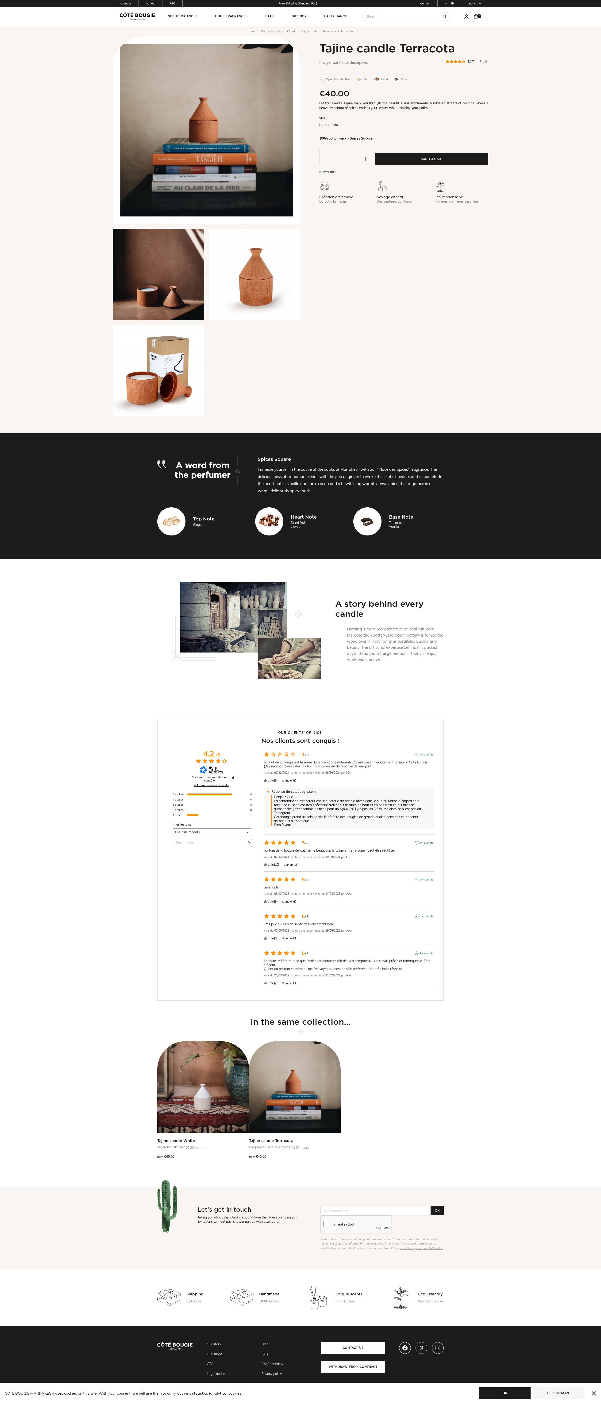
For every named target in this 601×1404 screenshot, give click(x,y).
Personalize (558, 1393)
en (452, 3)
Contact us (353, 1348)
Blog (265, 1344)
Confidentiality (272, 1364)
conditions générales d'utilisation (421, 1248)
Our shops (214, 1354)
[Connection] (466, 16)
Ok (504, 1393)
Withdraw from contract (353, 1367)
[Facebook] (405, 1348)
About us (125, 3)
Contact (425, 3)
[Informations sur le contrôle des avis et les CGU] (233, 777)
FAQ (265, 1354)
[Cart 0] (476, 16)
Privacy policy (272, 1374)
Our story (214, 1344)
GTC (210, 1364)
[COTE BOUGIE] (137, 16)
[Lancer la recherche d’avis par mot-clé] (249, 843)
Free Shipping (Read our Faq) (298, 3)
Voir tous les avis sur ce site (211, 785)
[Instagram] (438, 1348)
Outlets (150, 3)
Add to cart (431, 158)
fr (446, 3)
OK (437, 1210)
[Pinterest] (421, 1348)
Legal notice (216, 1374)
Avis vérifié (426, 754)
